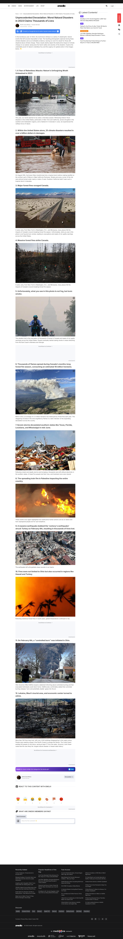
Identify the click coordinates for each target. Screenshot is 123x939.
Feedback (17, 919)
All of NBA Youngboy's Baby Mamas (70, 886)
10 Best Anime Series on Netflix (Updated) (96, 881)
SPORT (43, 6)
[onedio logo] (61, 5)
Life (21, 13)
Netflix (17, 911)
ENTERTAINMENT (29, 6)
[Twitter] (99, 919)
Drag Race (86, 911)
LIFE (37, 6)
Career (34, 919)
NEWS (20, 6)
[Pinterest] (106, 919)
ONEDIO (14, 6)
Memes (54, 911)
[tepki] (18, 799)
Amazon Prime (26, 911)
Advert (30, 919)
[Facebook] (95, 919)
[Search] (107, 5)
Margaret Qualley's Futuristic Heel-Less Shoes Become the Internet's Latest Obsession (25, 879)
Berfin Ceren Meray (30, 24)
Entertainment (84, 31)
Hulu (33, 911)
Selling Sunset (70, 911)
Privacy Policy (24, 919)
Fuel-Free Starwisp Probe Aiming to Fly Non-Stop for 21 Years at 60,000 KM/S (93, 41)
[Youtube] (102, 919)
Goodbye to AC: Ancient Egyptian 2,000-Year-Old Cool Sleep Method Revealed (93, 19)
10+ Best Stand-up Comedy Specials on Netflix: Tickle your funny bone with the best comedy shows (95, 879)
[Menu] (9, 6)
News (17, 13)
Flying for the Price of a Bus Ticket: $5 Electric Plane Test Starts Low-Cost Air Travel (93, 27)
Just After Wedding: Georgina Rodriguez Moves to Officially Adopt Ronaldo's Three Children (92, 34)
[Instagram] (92, 919)
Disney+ (39, 911)
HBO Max (78, 911)
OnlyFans (61, 911)
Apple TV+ (47, 911)
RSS (37, 919)
